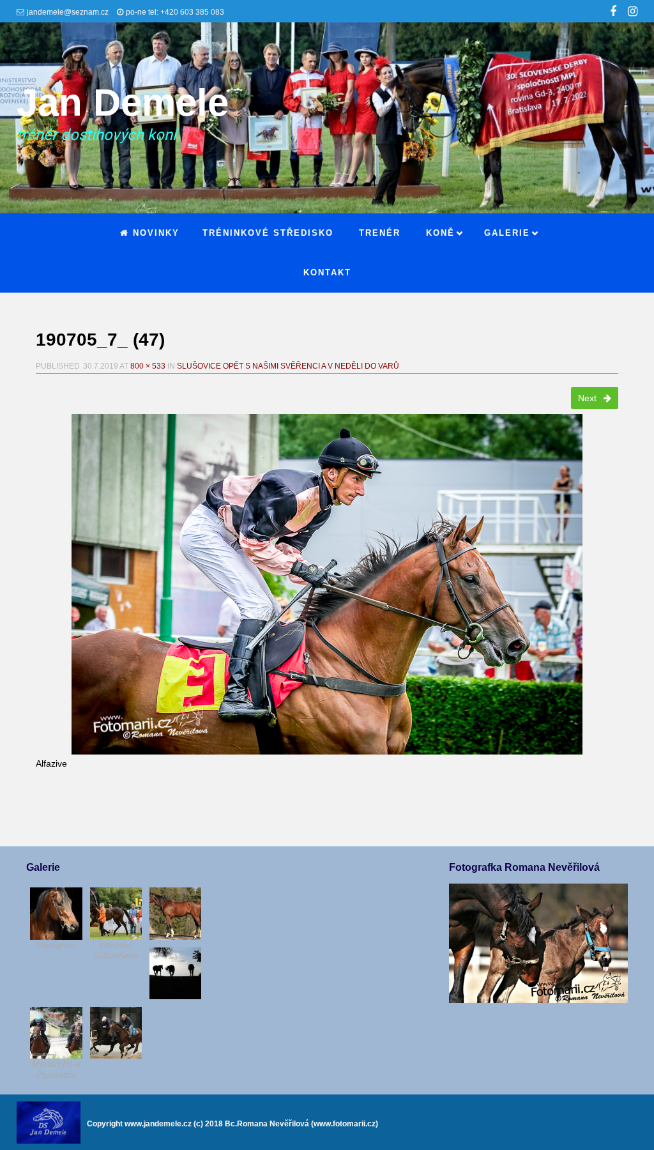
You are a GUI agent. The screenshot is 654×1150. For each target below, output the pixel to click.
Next (588, 398)
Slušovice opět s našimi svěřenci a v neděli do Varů (288, 366)
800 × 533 (147, 366)
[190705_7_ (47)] (327, 584)
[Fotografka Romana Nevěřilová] (538, 1000)
